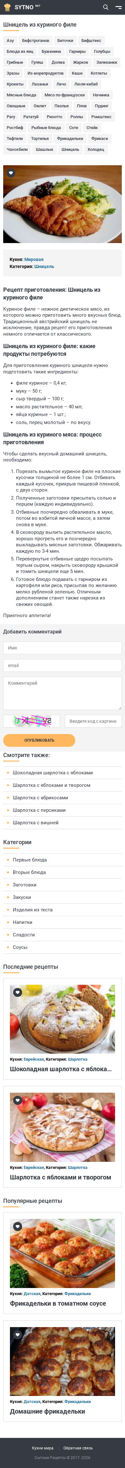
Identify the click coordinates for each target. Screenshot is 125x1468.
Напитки (22, 922)
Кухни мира (43, 1448)
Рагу (11, 116)
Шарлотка (78, 1059)
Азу (10, 40)
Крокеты (15, 84)
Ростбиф (15, 127)
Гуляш (37, 62)
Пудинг (101, 105)
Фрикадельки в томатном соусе (58, 1303)
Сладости (24, 935)
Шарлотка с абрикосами (40, 798)
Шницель (70, 149)
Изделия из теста (33, 910)
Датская (32, 1293)
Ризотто (54, 116)
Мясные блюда (21, 95)
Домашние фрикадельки (47, 1411)
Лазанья (40, 84)
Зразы (13, 73)
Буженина (51, 51)
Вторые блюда (29, 872)
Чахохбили (17, 149)
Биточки (65, 40)
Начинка (101, 95)
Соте (73, 127)
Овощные (16, 105)
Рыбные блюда (46, 127)
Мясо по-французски (65, 95)
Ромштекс (101, 116)
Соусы (20, 947)
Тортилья (40, 138)
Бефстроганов (35, 40)
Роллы (77, 116)
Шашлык (44, 149)
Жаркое (80, 62)
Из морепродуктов (45, 73)
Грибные (15, 62)
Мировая (34, 259)
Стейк (92, 127)
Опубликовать (39, 740)
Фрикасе (99, 138)
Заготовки (25, 885)
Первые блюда (30, 860)
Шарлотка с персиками (39, 810)
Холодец (96, 149)
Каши (77, 73)
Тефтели (15, 138)
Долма (58, 62)
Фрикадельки (70, 138)
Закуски (22, 897)
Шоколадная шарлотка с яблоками (53, 773)
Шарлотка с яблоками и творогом (51, 785)
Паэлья (61, 105)
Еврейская (34, 1059)
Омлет (40, 105)
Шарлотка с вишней (36, 823)
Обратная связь (78, 1448)
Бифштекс (91, 40)
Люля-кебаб (86, 84)
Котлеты (99, 73)
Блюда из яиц (20, 51)
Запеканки (106, 62)
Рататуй (30, 116)
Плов (82, 105)
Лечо (61, 84)
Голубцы (102, 51)
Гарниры (77, 51)
